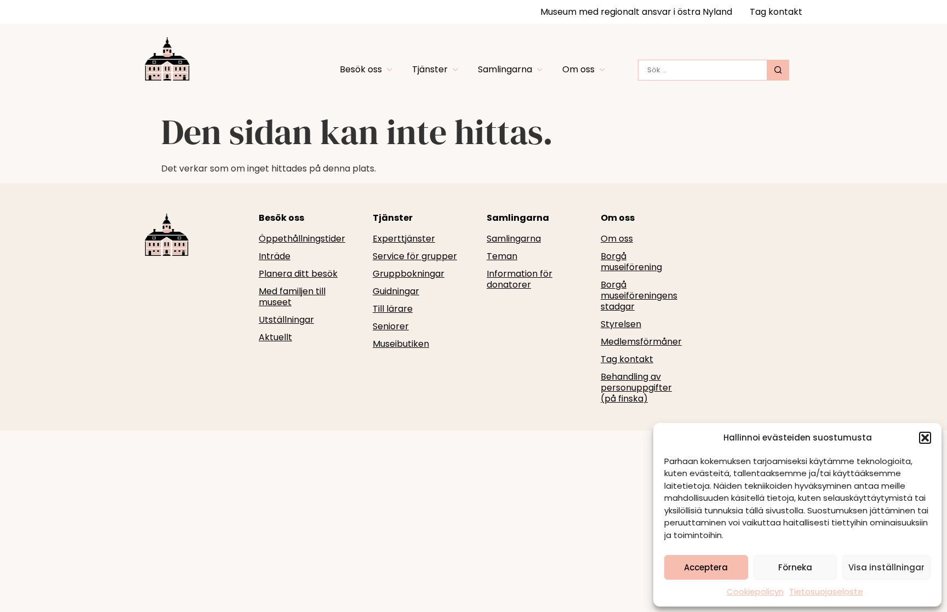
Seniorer (391, 326)
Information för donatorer (519, 279)
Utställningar (286, 319)
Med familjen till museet (292, 297)
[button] (925, 437)
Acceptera (706, 567)
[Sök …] (702, 70)
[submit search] (778, 70)
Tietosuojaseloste (826, 591)
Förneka (795, 567)
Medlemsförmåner (641, 341)
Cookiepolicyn (755, 591)
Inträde (274, 256)
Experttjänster (404, 238)
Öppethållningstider (302, 238)
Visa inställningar (886, 567)
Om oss (617, 238)
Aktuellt (275, 337)
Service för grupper (415, 256)
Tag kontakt (776, 11)
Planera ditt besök (298, 273)
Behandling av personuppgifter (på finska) (636, 387)
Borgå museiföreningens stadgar (639, 295)
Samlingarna (514, 238)
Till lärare (393, 309)
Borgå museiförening (631, 262)
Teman (502, 256)
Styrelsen (621, 324)
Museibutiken (401, 344)
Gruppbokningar (408, 273)
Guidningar (396, 291)
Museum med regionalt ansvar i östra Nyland (636, 11)
